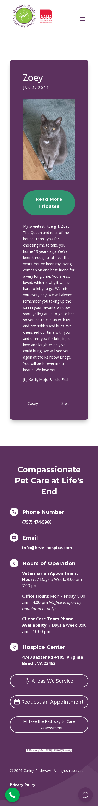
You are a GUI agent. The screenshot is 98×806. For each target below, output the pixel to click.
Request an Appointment (52, 701)
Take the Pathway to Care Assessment (51, 725)
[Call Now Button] (12, 795)
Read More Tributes (49, 203)
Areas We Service (52, 680)
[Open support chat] (85, 794)
